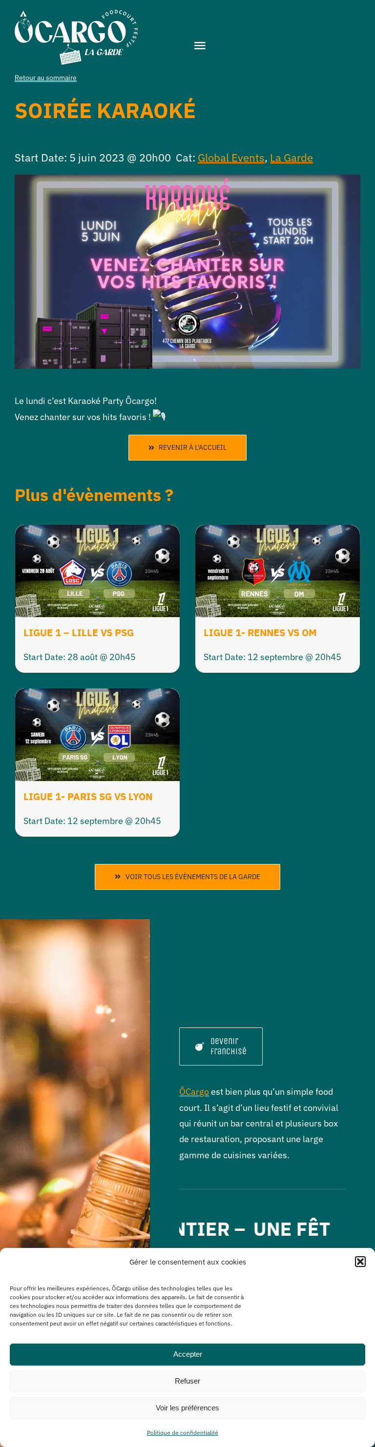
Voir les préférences (187, 1408)
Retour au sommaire (46, 77)
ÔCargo (194, 1091)
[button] (360, 1261)
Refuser (187, 1381)
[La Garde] (76, 14)
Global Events (231, 157)
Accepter (187, 1354)
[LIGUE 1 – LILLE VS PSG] (97, 532)
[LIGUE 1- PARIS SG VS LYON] (97, 696)
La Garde (291, 157)
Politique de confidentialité (182, 1432)
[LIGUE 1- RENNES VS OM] (277, 532)
